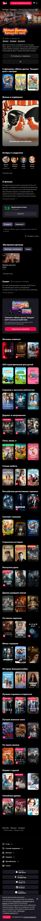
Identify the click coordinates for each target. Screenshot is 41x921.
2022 (7, 38)
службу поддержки (29, 917)
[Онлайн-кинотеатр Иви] (5, 3)
